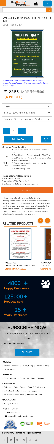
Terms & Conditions (11, 366)
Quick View (12, 253)
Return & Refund (10, 369)
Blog (6, 378)
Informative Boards (34, 395)
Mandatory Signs (30, 391)
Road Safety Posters (36, 387)
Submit (27, 352)
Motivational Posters (12, 391)
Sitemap (40, 378)
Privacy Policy (27, 366)
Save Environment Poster (14, 395)
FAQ (33, 378)
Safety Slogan (20, 387)
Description (27, 190)
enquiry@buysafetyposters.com (20, 416)
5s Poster (8, 387)
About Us (13, 378)
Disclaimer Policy (42, 366)
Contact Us (24, 378)
